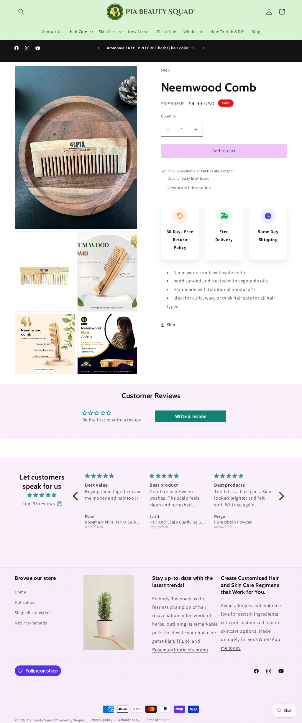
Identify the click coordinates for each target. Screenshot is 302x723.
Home (20, 592)
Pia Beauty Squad (41, 720)
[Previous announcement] (98, 48)
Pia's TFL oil (178, 641)
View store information (189, 187)
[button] (21, 11)
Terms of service (157, 720)
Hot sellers (25, 602)
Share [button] (172, 324)
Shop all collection (33, 612)
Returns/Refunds (31, 623)
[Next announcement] (203, 48)
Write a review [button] (190, 416)
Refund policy (128, 720)
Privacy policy (102, 720)
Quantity (168, 116)
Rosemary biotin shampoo (180, 650)
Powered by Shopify (70, 720)
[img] (42, 495)
